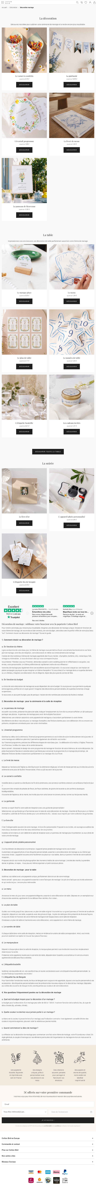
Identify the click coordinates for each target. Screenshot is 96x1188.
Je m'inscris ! (48, 1120)
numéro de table (58, 933)
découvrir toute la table (48, 452)
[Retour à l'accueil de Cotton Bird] (8, 3)
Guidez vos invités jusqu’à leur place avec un (19, 911)
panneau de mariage (27, 714)
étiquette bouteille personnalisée (75, 971)
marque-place (46, 949)
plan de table (40, 911)
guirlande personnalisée (55, 808)
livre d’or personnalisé (48, 827)
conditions (58, 1126)
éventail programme (36, 737)
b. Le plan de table (10, 905)
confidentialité (48, 1126)
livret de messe (65, 767)
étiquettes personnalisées (24, 983)
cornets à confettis (58, 783)
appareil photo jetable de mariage (49, 849)
